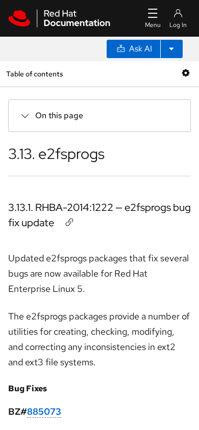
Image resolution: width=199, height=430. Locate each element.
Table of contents (34, 73)
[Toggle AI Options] (171, 49)
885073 (44, 411)
